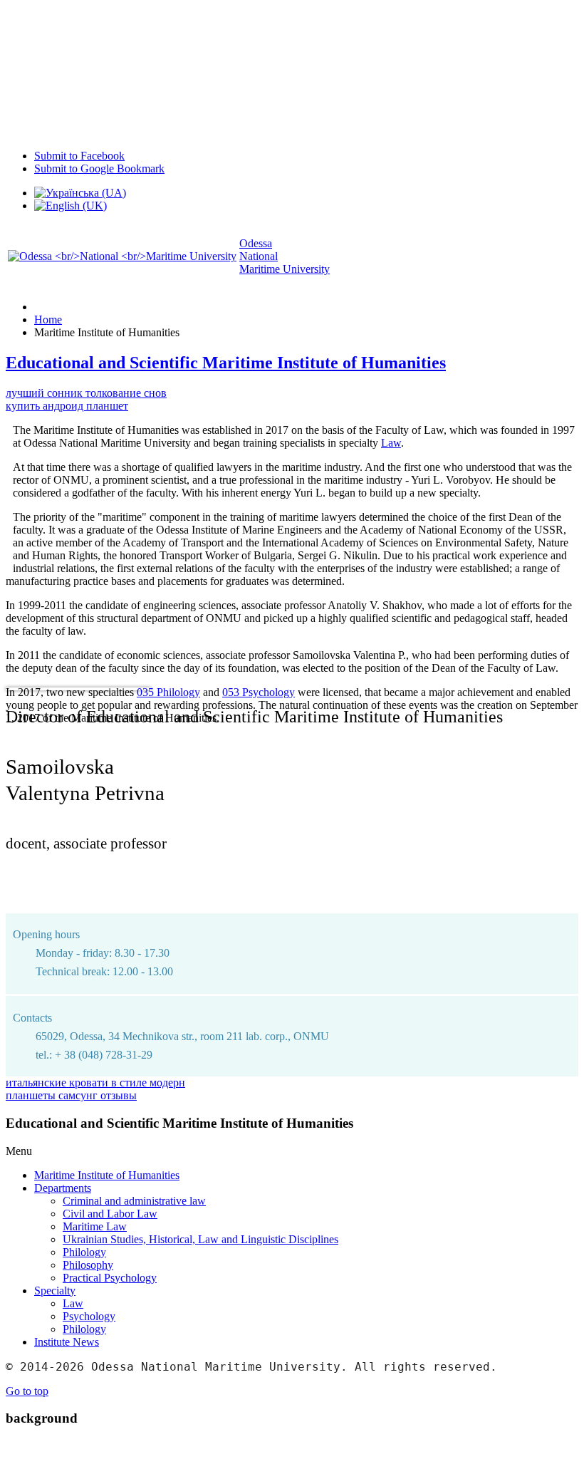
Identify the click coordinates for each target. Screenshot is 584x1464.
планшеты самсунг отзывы (71, 1095)
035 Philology (168, 692)
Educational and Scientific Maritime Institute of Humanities (226, 362)
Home (48, 319)
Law (391, 443)
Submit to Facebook (79, 156)
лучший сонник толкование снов (86, 393)
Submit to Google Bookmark (99, 168)
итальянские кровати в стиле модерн (95, 1082)
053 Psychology (258, 692)
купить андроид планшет (67, 406)
